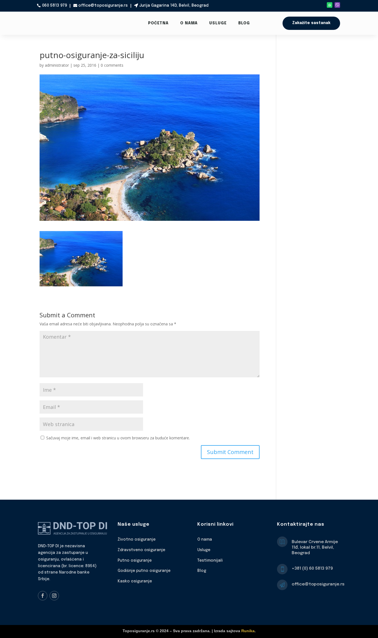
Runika (248, 631)
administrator (57, 65)
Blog (244, 23)
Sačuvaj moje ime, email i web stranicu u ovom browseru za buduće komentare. (118, 437)
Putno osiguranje (135, 560)
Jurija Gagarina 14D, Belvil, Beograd (173, 5)
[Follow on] (337, 5)
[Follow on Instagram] (54, 595)
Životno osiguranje (137, 539)
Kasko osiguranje (135, 581)
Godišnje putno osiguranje (144, 571)
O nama (189, 23)
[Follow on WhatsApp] (329, 5)
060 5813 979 (54, 5)
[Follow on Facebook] (42, 595)
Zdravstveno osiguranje (141, 550)
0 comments (112, 65)
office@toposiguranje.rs (103, 5)
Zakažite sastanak (311, 23)
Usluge (218, 23)
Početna (158, 23)
